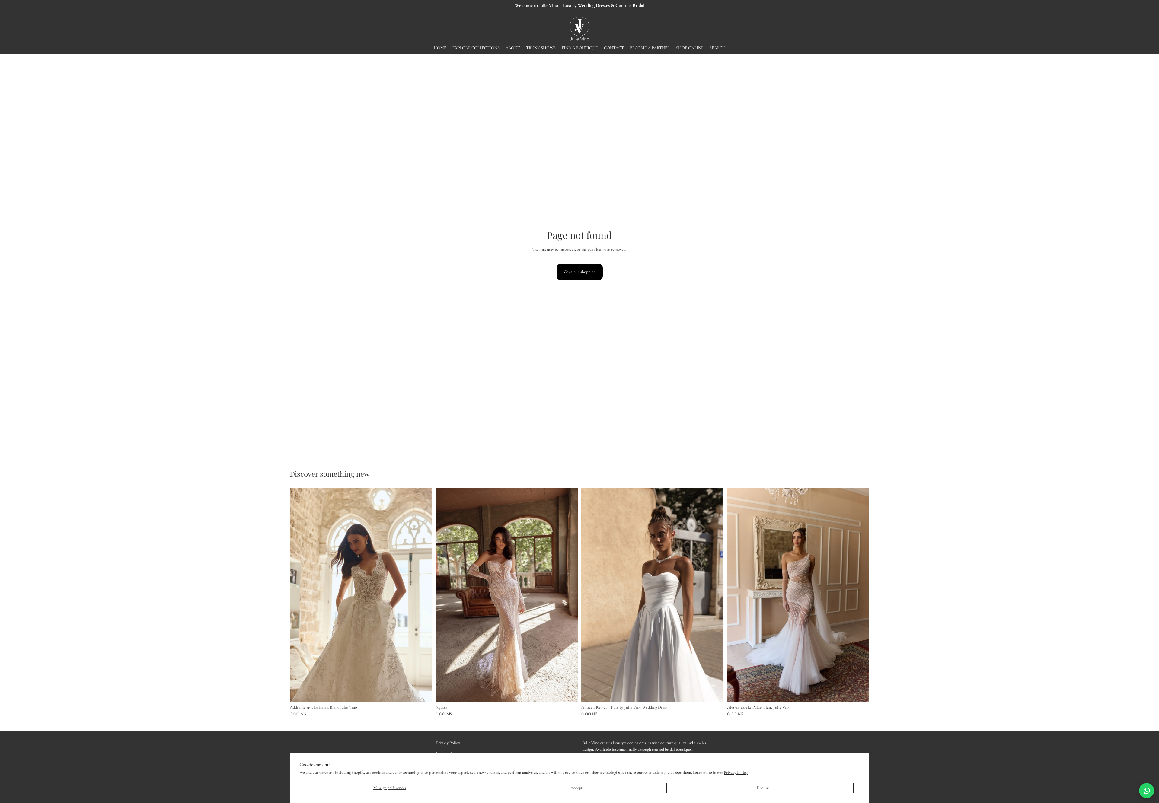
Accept (576, 787)
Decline (763, 787)
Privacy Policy (736, 772)
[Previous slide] (299, 594)
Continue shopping (579, 271)
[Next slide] (423, 594)
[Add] (422, 692)
